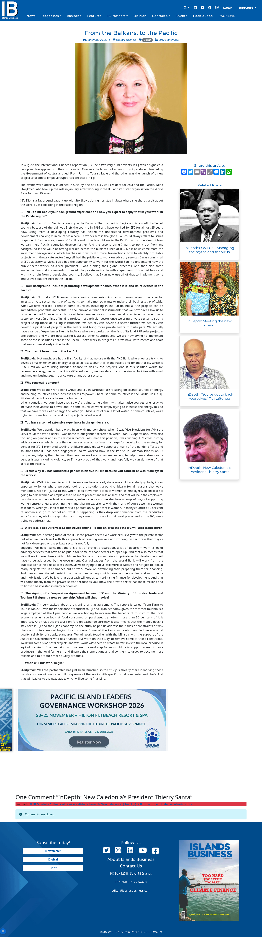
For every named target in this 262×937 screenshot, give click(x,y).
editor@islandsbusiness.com (131, 891)
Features (94, 16)
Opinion (139, 16)
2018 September (168, 40)
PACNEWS (227, 16)
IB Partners (116, 16)
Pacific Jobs (203, 16)
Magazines (50, 16)
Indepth (147, 40)
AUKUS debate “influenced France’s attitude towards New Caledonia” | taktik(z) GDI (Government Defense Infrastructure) (111, 804)
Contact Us (161, 16)
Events (181, 16)
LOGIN (228, 8)
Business (74, 16)
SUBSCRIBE (246, 8)
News (31, 16)
